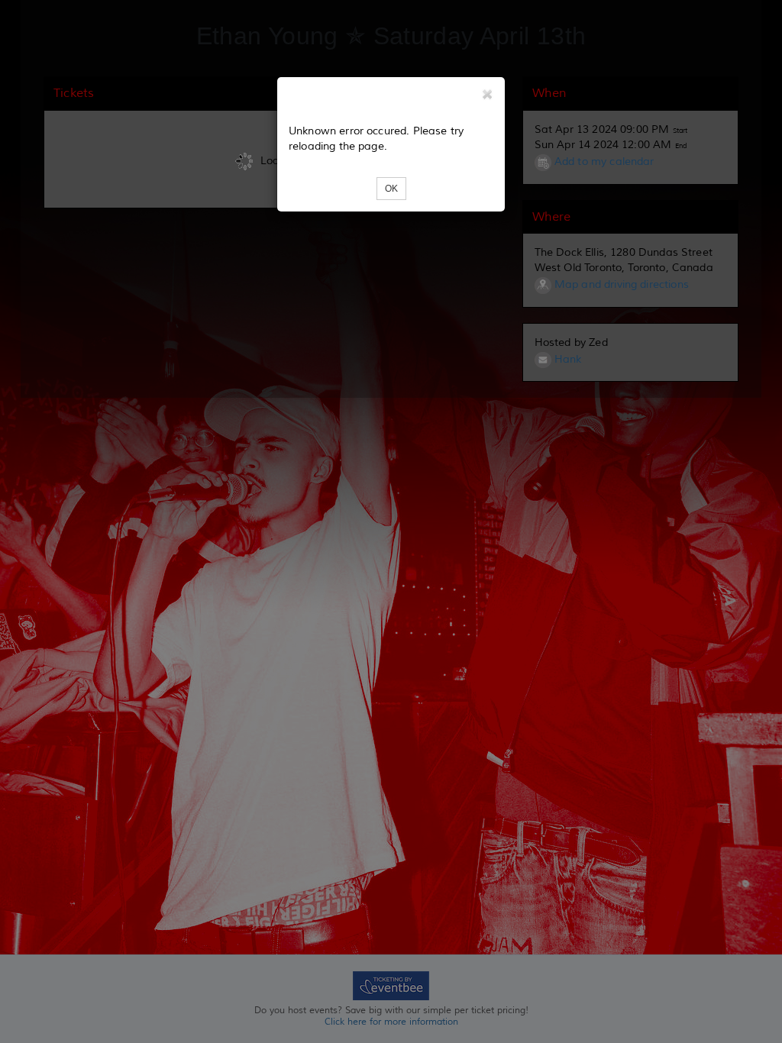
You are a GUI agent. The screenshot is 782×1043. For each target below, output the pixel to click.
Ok (391, 188)
